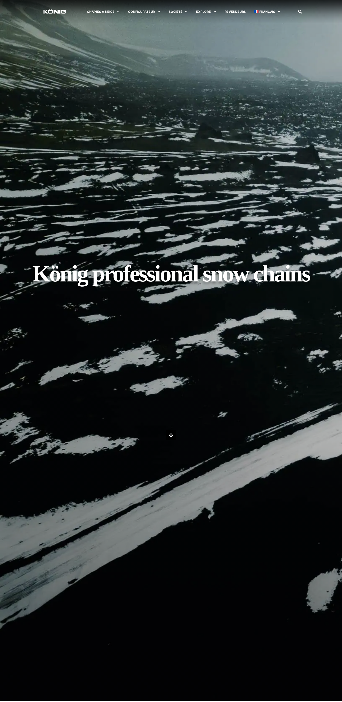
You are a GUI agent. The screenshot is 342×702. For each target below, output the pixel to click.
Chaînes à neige (100, 11)
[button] (300, 11)
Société (175, 11)
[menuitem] (267, 12)
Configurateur (141, 11)
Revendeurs (235, 11)
